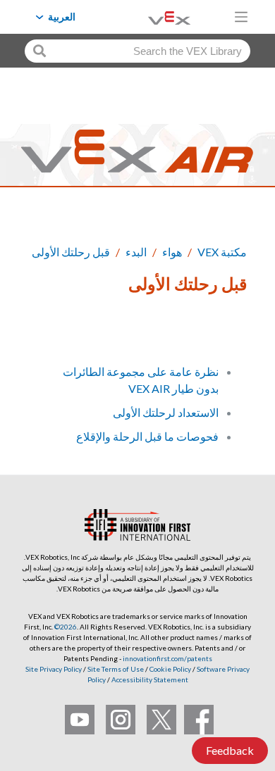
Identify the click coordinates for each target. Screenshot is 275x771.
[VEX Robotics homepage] (151, 16)
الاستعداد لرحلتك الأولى (166, 412)
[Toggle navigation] (241, 17)
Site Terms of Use (115, 669)
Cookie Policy (170, 669)
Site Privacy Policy (53, 669)
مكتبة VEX (222, 251)
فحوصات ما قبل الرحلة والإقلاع (147, 436)
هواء (172, 251)
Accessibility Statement (149, 679)
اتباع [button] (228, 332)
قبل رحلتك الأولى (71, 251)
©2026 (65, 626)
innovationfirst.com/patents (167, 658)
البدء (136, 251)
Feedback (230, 750)
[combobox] (137, 51)
